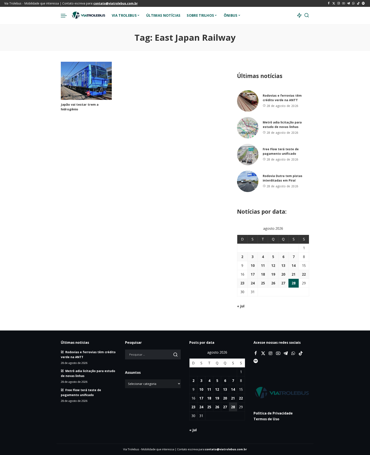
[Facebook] (328, 3)
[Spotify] (363, 3)
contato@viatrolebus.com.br (115, 3)
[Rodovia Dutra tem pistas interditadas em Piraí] (247, 181)
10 (253, 265)
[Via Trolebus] (88, 15)
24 (253, 283)
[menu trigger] (66, 15)
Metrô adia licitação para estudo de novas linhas (282, 124)
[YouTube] (343, 3)
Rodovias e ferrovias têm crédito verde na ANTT (282, 97)
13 (283, 265)
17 (253, 274)
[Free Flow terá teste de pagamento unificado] (247, 154)
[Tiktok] (358, 3)
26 (273, 283)
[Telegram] (348, 3)
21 (293, 274)
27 (283, 283)
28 (293, 283)
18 (263, 274)
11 (263, 265)
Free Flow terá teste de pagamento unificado (281, 151)
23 (242, 283)
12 (273, 265)
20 (283, 274)
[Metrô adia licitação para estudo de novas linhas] (247, 127)
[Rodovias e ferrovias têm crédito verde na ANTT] (247, 101)
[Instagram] (338, 3)
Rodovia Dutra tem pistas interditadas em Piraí (282, 178)
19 (273, 274)
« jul (241, 306)
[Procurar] (306, 15)
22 (304, 274)
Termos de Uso (266, 419)
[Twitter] (333, 3)
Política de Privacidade (273, 413)
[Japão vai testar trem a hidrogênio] (86, 81)
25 (263, 283)
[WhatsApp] (353, 3)
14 (293, 265)
